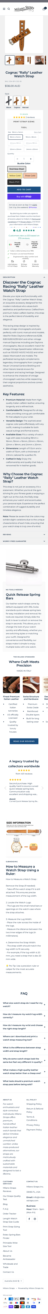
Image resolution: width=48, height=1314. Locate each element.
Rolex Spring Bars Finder (11, 1236)
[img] (24, 770)
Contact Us (8, 1272)
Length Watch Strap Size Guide (11, 1220)
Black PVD (14, 182)
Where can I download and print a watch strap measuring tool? (20, 1038)
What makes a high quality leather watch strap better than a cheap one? (22, 1071)
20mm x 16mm (15, 143)
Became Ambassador (9, 1257)
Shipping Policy (34, 1104)
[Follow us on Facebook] (29, 1219)
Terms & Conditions (31, 1118)
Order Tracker (9, 1214)
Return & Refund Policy (34, 1110)
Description (9, 277)
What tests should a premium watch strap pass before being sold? (21, 1083)
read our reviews (24, 741)
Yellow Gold (15, 175)
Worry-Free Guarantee (14, 541)
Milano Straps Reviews (9, 1189)
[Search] (9, 9)
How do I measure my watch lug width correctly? (22, 1016)
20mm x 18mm (31, 143)
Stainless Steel (16, 169)
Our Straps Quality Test (12, 1198)
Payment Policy (34, 1130)
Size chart (37, 132)
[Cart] (44, 9)
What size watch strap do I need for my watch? (22, 1004)
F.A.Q (5, 1209)
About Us (7, 1251)
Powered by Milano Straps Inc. (31, 1288)
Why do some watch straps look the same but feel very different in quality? (22, 1060)
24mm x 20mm (32, 149)
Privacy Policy (33, 1125)
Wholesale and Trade (10, 1265)
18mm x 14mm (15, 137)
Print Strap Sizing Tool (24, 125)
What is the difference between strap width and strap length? (22, 1049)
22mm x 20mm (15, 149)
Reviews (7, 534)
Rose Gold (30, 175)
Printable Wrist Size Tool (10, 1244)
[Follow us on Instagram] (35, 1219)
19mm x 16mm (31, 137)
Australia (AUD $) (12, 1281)
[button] (19, 117)
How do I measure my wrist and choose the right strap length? (23, 1027)
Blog (5, 1204)
